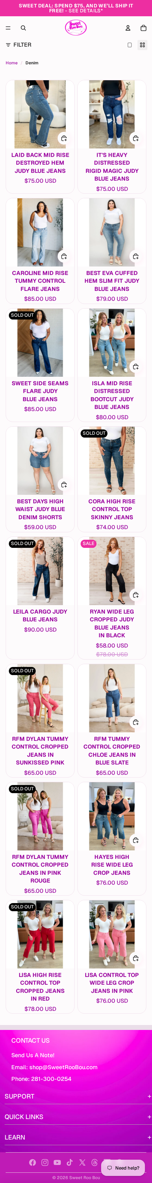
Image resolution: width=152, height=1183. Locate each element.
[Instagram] (45, 1162)
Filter (22, 44)
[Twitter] (82, 1162)
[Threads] (94, 1162)
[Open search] (23, 28)
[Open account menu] (128, 28)
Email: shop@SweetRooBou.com (54, 1067)
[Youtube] (57, 1162)
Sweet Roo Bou (84, 1178)
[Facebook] (32, 1162)
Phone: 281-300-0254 (41, 1079)
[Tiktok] (69, 1162)
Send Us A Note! (32, 1055)
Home (12, 63)
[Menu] (8, 28)
